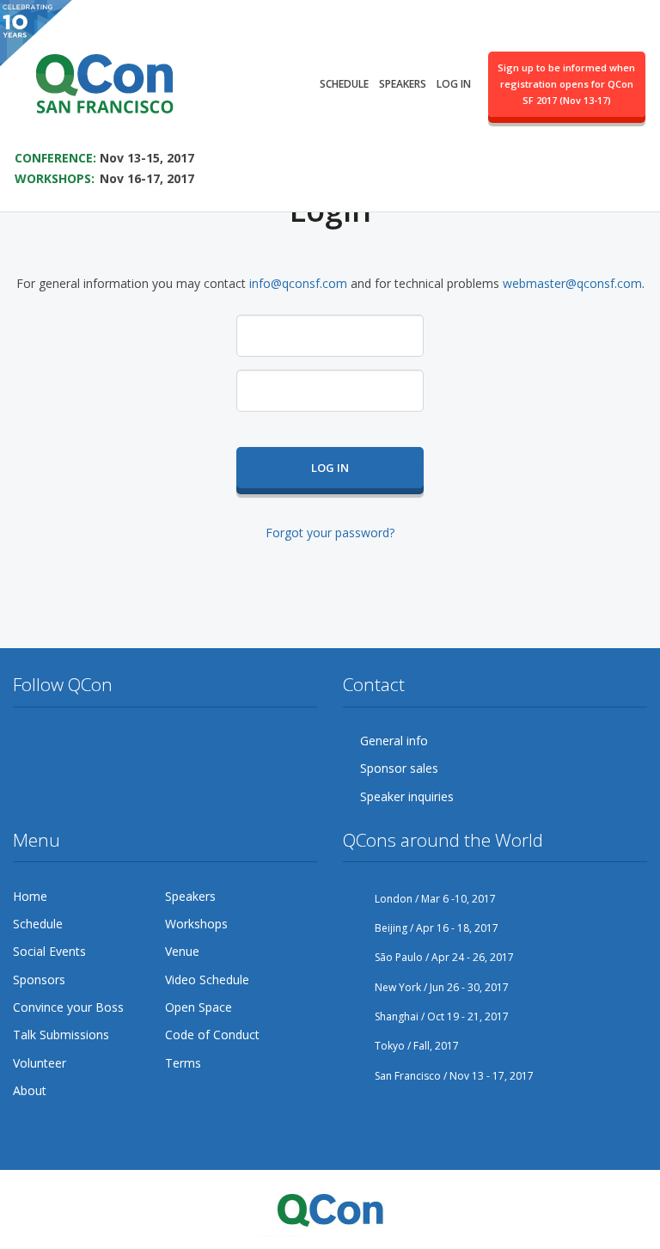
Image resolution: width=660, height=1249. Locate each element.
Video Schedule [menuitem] (207, 979)
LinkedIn (190, 741)
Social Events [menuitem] (49, 951)
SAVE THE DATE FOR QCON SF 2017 (126, 133)
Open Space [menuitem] (198, 1007)
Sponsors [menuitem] (39, 979)
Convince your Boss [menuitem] (68, 1007)
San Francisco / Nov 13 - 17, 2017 (453, 1075)
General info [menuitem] (394, 740)
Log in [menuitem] (454, 84)
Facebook (59, 741)
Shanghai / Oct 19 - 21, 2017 (440, 1016)
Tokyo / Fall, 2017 (415, 1045)
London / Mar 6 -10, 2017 (434, 898)
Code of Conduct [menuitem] (212, 1034)
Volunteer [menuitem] (39, 1063)
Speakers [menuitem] (402, 84)
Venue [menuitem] (182, 951)
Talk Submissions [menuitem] (61, 1034)
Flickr (157, 741)
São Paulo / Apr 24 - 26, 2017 (443, 957)
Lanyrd (223, 741)
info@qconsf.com (298, 283)
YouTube (124, 741)
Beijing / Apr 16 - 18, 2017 (435, 928)
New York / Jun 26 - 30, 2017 (440, 987)
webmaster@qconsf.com (572, 283)
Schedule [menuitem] (344, 84)
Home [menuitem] (30, 896)
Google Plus (92, 741)
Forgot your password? (330, 532)
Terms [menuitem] (183, 1063)
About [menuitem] (29, 1090)
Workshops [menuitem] (196, 923)
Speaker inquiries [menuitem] (407, 796)
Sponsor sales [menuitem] (399, 768)
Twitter (26, 741)
